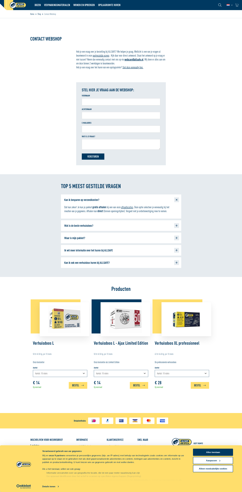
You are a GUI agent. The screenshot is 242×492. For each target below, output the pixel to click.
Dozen (38, 5)
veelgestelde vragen (101, 55)
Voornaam (86, 95)
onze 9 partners (57, 455)
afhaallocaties (127, 207)
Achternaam (87, 109)
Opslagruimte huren (109, 5)
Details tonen (48, 486)
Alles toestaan (213, 452)
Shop (39, 14)
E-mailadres (86, 123)
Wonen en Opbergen (84, 5)
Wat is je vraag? (88, 136)
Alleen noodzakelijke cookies (213, 468)
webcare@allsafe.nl (134, 59)
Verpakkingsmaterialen (57, 5)
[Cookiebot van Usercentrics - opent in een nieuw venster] (23, 486)
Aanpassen (211, 460)
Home (32, 14)
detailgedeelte (141, 480)
